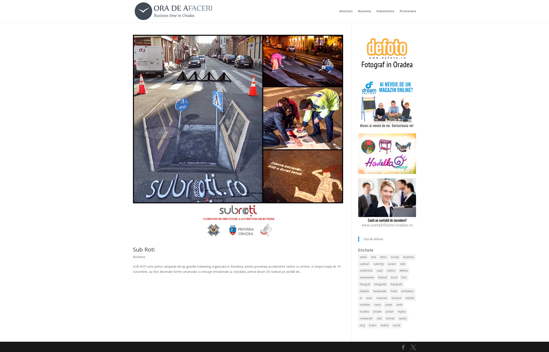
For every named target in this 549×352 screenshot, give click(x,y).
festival (382, 277)
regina (402, 311)
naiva (377, 304)
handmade (379, 291)
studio (403, 318)
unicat (396, 325)
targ (362, 325)
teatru (372, 325)
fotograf (365, 284)
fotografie (380, 284)
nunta (388, 304)
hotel (394, 291)
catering (378, 264)
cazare (392, 264)
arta (373, 257)
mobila (410, 298)
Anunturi (346, 11)
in (361, 298)
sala (379, 318)
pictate (377, 311)
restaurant (366, 318)
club (402, 264)
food (394, 277)
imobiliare (407, 291)
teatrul (385, 325)
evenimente (367, 277)
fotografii (396, 284)
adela (363, 257)
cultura (391, 270)
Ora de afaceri (373, 239)
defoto (404, 270)
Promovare (408, 11)
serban (390, 318)
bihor (383, 257)
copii (380, 270)
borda (395, 257)
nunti (399, 304)
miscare (396, 298)
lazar (369, 298)
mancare (382, 298)
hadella (364, 291)
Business (364, 11)
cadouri (364, 264)
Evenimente (385, 11)
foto (404, 277)
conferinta (366, 270)
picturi (390, 311)
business (408, 257)
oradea (364, 311)
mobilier (365, 304)
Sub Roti (144, 249)
